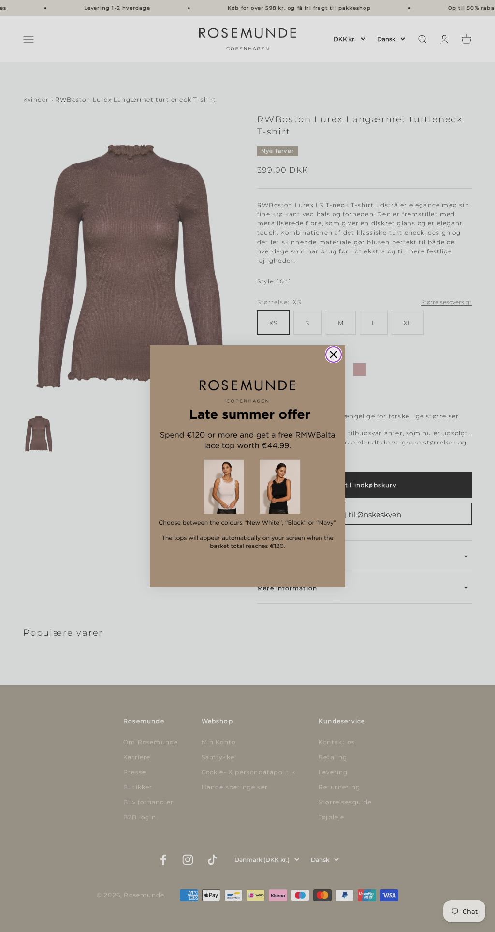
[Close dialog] (333, 354)
